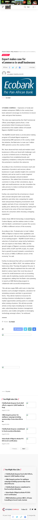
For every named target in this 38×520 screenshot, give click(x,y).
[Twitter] (32, 509)
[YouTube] (35, 509)
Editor (8, 72)
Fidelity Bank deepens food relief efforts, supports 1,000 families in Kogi (13, 405)
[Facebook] (30, 509)
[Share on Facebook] (9, 67)
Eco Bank (12, 322)
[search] (25, 7)
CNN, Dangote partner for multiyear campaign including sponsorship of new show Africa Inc (17, 481)
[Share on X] (12, 67)
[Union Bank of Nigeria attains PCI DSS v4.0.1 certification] (31, 440)
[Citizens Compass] (8, 7)
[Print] (19, 67)
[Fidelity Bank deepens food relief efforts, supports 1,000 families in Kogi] (31, 405)
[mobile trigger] (3, 7)
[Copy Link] (16, 67)
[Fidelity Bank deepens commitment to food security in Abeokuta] (31, 431)
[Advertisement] (19, 29)
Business (6, 55)
